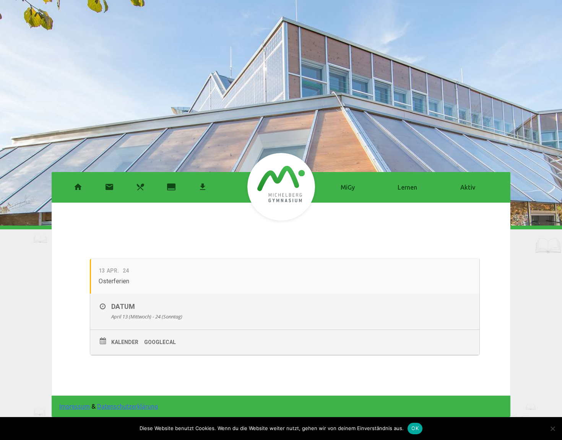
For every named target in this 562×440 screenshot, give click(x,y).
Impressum (74, 406)
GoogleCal (160, 342)
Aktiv (467, 187)
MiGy (348, 187)
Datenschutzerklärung (127, 406)
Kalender (124, 342)
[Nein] (552, 428)
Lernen (407, 187)
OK (415, 428)
